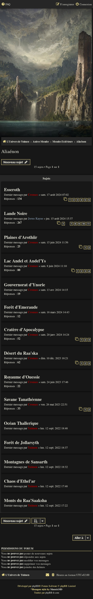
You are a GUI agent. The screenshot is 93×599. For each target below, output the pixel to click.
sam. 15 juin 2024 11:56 (54, 242)
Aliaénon (10, 151)
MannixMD (56, 589)
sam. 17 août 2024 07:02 (55, 194)
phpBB (35, 586)
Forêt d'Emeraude (21, 307)
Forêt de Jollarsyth (21, 442)
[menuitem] (5, 4)
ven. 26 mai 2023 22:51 (54, 404)
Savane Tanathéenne (23, 399)
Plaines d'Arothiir (20, 237)
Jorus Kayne (35, 218)
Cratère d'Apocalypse (24, 329)
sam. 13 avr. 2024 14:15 (54, 290)
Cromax (33, 195)
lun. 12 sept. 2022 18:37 (54, 447)
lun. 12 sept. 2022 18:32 (54, 467)
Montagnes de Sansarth (25, 462)
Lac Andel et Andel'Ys (25, 261)
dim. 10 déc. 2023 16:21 (54, 358)
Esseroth (12, 189)
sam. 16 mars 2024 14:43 (55, 312)
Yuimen (32, 428)
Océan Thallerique (21, 423)
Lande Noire (15, 213)
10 (83, 223)
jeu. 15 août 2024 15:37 (59, 218)
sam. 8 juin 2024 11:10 (54, 266)
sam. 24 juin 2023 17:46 (54, 382)
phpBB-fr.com (52, 592)
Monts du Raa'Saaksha (25, 500)
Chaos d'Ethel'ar (19, 481)
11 (88, 223)
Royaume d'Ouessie (22, 377)
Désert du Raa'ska (21, 353)
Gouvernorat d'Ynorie (24, 285)
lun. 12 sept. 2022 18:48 (54, 428)
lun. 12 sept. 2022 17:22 (54, 505)
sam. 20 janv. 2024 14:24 (55, 334)
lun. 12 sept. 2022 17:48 (54, 486)
